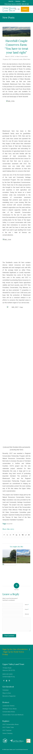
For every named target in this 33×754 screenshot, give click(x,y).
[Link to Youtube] (6, 680)
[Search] (14, 9)
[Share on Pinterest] (13, 535)
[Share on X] (7, 535)
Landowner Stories (8, 706)
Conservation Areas (8, 712)
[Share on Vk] (22, 535)
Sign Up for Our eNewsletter (15, 649)
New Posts (8, 17)
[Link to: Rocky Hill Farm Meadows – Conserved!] (23, 556)
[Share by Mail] (28, 535)
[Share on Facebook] (4, 535)
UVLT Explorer (6, 730)
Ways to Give (6, 693)
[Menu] (19, 9)
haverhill (9, 524)
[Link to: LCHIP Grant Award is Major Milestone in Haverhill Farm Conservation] (9, 556)
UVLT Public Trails (8, 727)
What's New (26, 59)
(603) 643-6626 (7, 674)
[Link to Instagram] (9, 680)
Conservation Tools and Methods (12, 715)
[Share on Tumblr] (19, 535)
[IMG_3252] (16, 32)
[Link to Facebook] (3, 680)
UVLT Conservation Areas (10, 724)
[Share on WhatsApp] (10, 535)
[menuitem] (11, 1)
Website (27, 614)
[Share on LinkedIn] (16, 535)
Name (27, 604)
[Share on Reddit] (25, 535)
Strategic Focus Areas (9, 709)
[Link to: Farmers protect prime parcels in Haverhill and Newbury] (9, 570)
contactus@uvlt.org (8, 677)
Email (27, 609)
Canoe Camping (7, 733)
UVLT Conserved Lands (15, 59)
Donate (25, 9)
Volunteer (5, 690)
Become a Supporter (9, 696)
